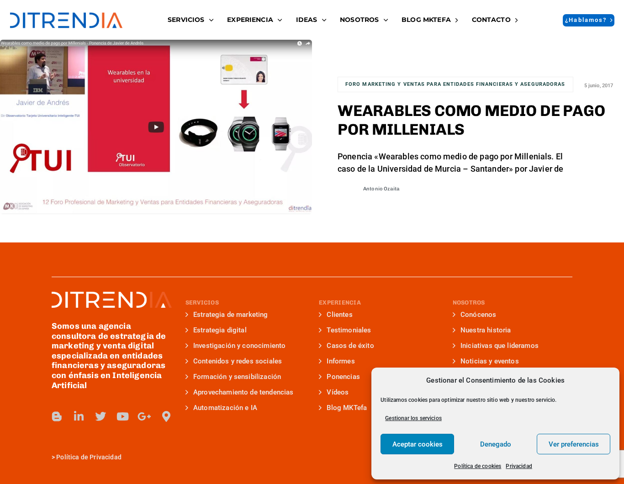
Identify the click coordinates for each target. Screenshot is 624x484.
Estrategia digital (220, 330)
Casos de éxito (350, 346)
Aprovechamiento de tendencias (243, 392)
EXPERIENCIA (250, 20)
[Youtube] (122, 416)
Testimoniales (349, 330)
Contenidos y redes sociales (237, 361)
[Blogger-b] (57, 416)
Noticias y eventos (489, 361)
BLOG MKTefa (426, 20)
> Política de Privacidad (87, 457)
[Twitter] (100, 416)
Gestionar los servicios (413, 418)
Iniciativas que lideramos (499, 346)
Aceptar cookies (417, 444)
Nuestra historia (485, 330)
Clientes (339, 314)
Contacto (491, 20)
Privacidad (519, 466)
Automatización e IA (225, 408)
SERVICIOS (186, 20)
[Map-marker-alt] (166, 416)
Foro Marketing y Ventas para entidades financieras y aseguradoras (455, 84)
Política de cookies (477, 466)
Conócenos (478, 314)
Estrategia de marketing (230, 314)
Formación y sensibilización (237, 377)
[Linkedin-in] (79, 416)
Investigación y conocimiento (239, 346)
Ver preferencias (574, 444)
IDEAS (306, 20)
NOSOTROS (359, 20)
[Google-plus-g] (144, 416)
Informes (340, 361)
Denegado (495, 444)
